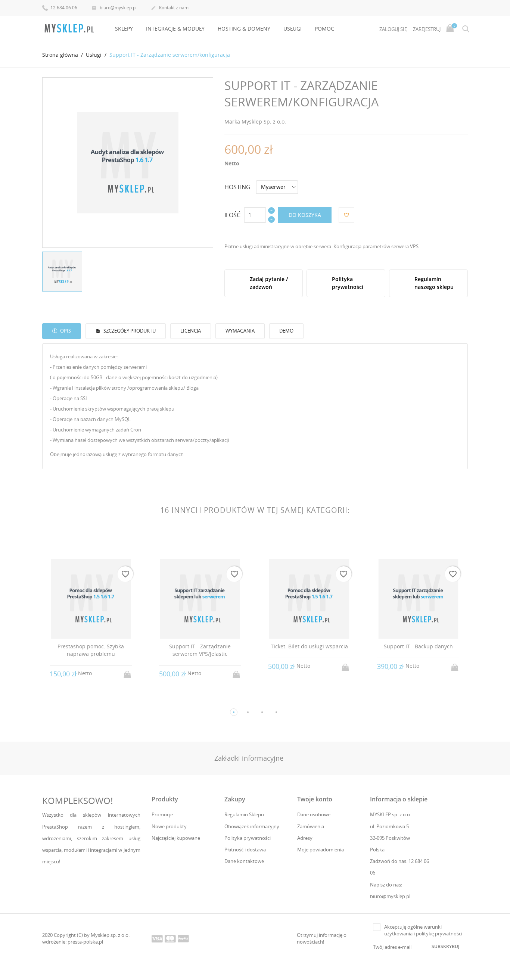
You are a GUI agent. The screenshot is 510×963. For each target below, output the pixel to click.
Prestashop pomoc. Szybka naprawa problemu (90, 650)
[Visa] (157, 938)
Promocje (162, 814)
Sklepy (124, 28)
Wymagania (240, 330)
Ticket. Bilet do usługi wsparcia (309, 646)
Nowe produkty (169, 826)
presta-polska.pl (85, 941)
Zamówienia (310, 826)
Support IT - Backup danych (418, 646)
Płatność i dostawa (245, 849)
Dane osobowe (313, 814)
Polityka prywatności (247, 838)
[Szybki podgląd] (84, 673)
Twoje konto (314, 799)
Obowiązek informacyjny (251, 826)
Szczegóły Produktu (129, 330)
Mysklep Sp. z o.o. (264, 121)
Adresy (304, 838)
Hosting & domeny (244, 28)
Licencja (190, 330)
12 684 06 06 (63, 7)
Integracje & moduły (175, 28)
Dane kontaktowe (244, 861)
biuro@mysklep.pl (114, 7)
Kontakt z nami (170, 7)
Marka (232, 121)
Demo (286, 330)
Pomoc (324, 28)
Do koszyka (305, 214)
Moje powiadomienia (320, 849)
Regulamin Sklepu (244, 814)
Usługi (292, 28)
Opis (65, 330)
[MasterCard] (170, 938)
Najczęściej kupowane (176, 838)
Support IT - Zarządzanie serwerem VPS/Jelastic (200, 650)
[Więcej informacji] (98, 674)
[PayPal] (183, 938)
